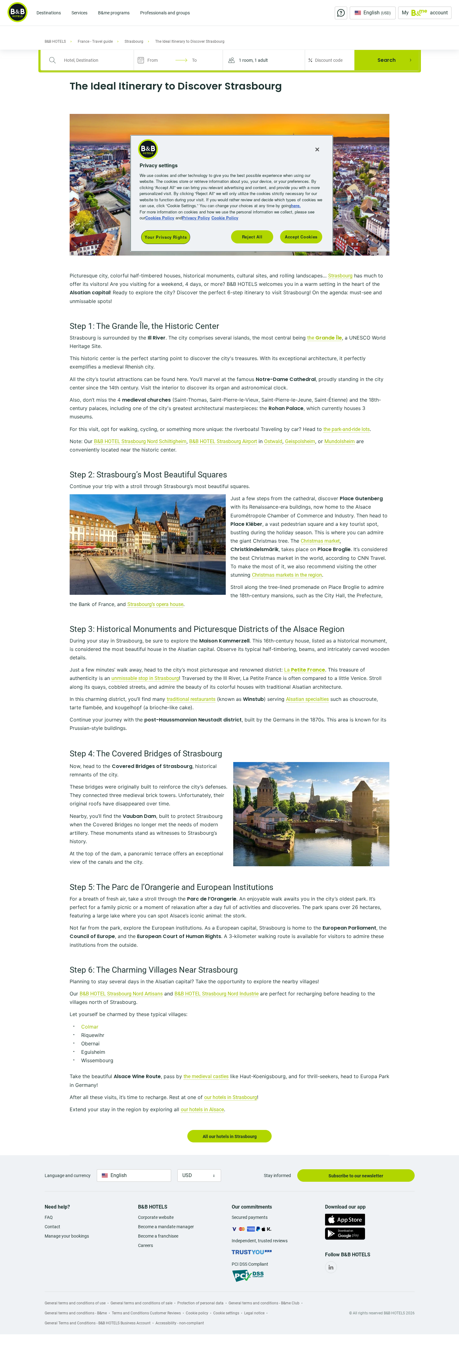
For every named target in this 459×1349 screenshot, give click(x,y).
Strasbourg (340, 276)
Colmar (89, 1027)
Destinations (49, 12)
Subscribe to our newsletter (355, 1175)
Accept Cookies (301, 237)
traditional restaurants (191, 699)
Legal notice (254, 1313)
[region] (231, 193)
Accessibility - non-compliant (179, 1323)
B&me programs (114, 12)
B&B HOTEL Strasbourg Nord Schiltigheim (140, 441)
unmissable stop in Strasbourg (145, 678)
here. (296, 205)
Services (79, 12)
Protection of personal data (200, 1303)
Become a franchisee (158, 1236)
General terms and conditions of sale (141, 1303)
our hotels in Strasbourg (230, 1097)
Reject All (252, 237)
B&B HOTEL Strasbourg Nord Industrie (217, 994)
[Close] (317, 149)
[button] (264, 60)
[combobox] (91, 60)
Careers (145, 1245)
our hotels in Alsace (202, 1109)
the (324, 338)
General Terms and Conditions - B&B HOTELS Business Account (98, 1323)
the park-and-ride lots (346, 429)
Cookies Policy (159, 218)
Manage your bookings (67, 1236)
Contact (52, 1226)
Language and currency (68, 1175)
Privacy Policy (196, 218)
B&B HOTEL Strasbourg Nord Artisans (121, 994)
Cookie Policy (224, 218)
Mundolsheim (339, 441)
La (304, 670)
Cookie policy (197, 1313)
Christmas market (320, 541)
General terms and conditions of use (75, 1303)
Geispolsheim (300, 441)
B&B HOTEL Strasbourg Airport (223, 441)
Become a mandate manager (166, 1226)
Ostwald (273, 441)
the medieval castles (206, 1076)
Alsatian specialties (307, 699)
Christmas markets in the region (287, 575)
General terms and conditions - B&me (76, 1313)
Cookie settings (226, 1313)
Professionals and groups (165, 12)
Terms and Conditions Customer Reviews (146, 1313)
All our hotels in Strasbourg (230, 1136)
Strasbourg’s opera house (155, 604)
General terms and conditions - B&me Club (264, 1303)
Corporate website (156, 1217)
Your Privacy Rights (166, 237)
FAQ (49, 1217)
